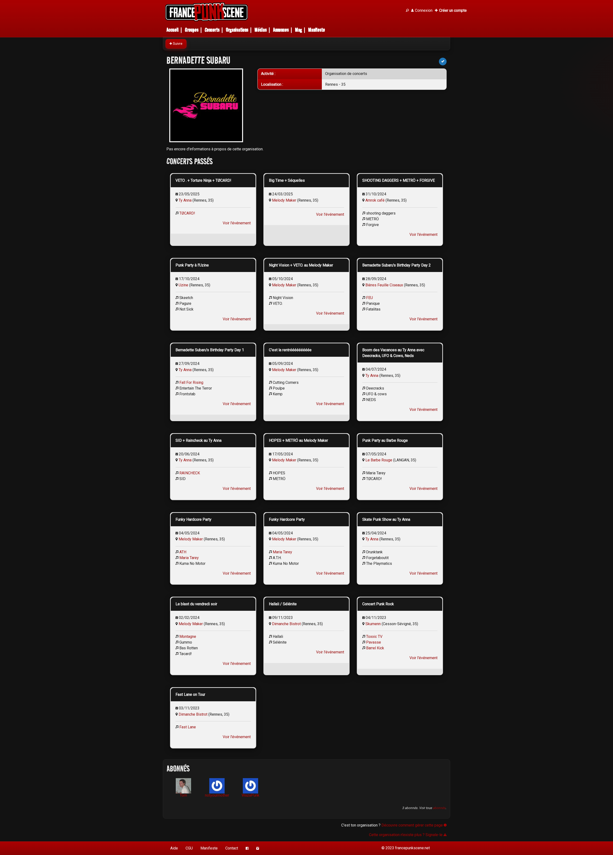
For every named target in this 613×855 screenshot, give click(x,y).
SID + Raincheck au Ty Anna (198, 440)
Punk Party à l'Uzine (192, 265)
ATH (182, 552)
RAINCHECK (189, 473)
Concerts (212, 30)
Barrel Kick (375, 648)
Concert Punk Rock (378, 604)
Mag (298, 30)
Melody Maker (284, 200)
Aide (174, 848)
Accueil (172, 30)
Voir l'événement (237, 223)
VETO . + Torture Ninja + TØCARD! (203, 180)
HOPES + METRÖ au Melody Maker (298, 440)
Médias (261, 30)
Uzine (183, 285)
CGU (189, 848)
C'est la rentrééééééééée (290, 350)
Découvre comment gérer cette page (412, 825)
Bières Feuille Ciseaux (384, 285)
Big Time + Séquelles (287, 180)
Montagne (187, 636)
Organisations (237, 30)
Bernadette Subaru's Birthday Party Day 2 (396, 265)
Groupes (192, 30)
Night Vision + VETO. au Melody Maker (301, 265)
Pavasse (373, 642)
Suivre (177, 44)
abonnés (439, 808)
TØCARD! (187, 213)
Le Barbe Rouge (378, 460)
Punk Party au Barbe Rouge (385, 440)
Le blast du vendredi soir (196, 604)
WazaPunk (250, 795)
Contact (231, 848)
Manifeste (316, 30)
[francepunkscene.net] (282, 11)
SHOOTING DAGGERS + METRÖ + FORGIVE (398, 180)
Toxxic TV (374, 636)
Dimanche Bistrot (286, 624)
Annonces (281, 30)
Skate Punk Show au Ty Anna (386, 519)
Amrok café (375, 200)
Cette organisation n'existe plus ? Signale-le (406, 834)
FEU (369, 297)
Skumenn (373, 624)
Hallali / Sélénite (283, 604)
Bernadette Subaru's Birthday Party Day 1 (210, 350)
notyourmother (217, 795)
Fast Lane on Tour (190, 694)
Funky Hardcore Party (193, 519)
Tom (183, 795)
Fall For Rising (191, 382)
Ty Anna (185, 200)
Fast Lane (187, 727)
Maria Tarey (189, 557)
